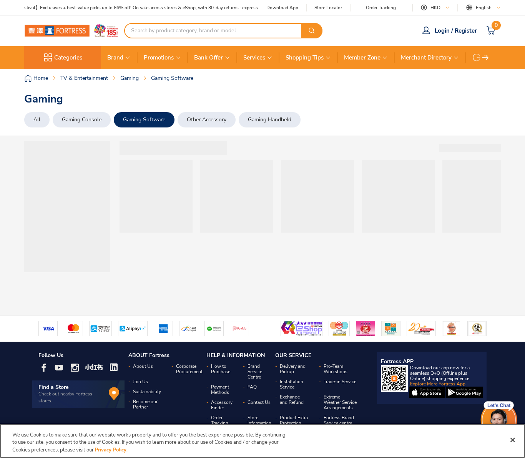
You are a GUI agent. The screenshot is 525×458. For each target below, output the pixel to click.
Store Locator (328, 8)
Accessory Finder (222, 405)
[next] (485, 57)
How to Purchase (220, 369)
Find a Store (53, 387)
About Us (143, 366)
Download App (282, 8)
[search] (311, 30)
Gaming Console (81, 119)
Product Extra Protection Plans (294, 423)
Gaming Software (144, 119)
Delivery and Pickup (293, 369)
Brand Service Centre (255, 371)
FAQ (252, 387)
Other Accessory (206, 119)
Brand (115, 57)
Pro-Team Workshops (335, 369)
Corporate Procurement (189, 369)
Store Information (259, 420)
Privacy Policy (110, 449)
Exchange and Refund (292, 399)
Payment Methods (220, 389)
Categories (68, 57)
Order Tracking (381, 8)
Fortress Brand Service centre (339, 420)
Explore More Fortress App (437, 384)
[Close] (512, 440)
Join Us (140, 382)
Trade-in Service (340, 382)
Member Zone (362, 57)
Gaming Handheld (269, 119)
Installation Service (291, 384)
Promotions (159, 57)
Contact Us (259, 402)
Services (254, 57)
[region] (262, 441)
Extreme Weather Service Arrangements (340, 402)
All (36, 119)
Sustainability (147, 392)
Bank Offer (208, 57)
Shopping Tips (305, 57)
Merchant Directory (426, 57)
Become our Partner (145, 404)
